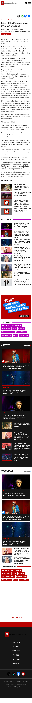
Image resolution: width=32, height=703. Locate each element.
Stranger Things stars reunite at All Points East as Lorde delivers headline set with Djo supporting (22, 250)
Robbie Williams (21, 332)
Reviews (16, 646)
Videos (16, 663)
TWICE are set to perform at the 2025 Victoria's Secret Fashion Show (22, 194)
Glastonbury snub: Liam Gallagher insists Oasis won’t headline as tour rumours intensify (21, 225)
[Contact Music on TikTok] (13, 674)
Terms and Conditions (20, 684)
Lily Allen (21, 329)
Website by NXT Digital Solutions (16, 687)
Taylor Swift (6, 329)
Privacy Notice (10, 684)
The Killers (5, 325)
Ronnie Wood (24, 335)
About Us (19, 681)
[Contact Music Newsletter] (23, 674)
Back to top (15, 617)
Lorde (15, 335)
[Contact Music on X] (8, 674)
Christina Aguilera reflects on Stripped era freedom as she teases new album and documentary (22, 259)
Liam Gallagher (16, 325)
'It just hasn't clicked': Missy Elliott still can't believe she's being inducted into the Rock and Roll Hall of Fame (21, 203)
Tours (16, 655)
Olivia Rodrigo (6, 335)
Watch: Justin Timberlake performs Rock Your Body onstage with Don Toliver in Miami (22, 242)
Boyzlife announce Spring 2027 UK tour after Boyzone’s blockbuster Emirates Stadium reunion (22, 282)
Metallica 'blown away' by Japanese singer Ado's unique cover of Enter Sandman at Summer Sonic (22, 457)
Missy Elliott (6, 34)
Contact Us (25, 681)
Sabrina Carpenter (8, 332)
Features (16, 651)
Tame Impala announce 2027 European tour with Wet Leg (22, 273)
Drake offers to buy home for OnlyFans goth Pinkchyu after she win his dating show (22, 267)
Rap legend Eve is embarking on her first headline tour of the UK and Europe (21, 187)
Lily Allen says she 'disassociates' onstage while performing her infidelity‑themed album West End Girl (22, 447)
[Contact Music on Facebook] (18, 674)
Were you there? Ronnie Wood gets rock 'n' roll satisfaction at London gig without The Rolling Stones (21, 234)
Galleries (16, 659)
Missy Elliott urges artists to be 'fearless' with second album (22, 210)
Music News (16, 642)
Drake (14, 329)
